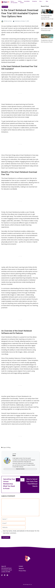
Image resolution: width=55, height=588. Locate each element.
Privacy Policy (22, 571)
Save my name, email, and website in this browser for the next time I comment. (21, 532)
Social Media (27, 1)
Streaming (34, 1)
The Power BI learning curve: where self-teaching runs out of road (47, 17)
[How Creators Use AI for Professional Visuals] (47, 25)
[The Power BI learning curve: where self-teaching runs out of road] (47, 12)
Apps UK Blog (5, 6)
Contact (22, 2)
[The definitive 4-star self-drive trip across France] (47, 37)
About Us (21, 568)
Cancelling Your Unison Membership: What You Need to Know (9, 484)
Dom (10, 21)
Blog (47, 1)
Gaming (19, 1)
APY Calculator (14, 2)
